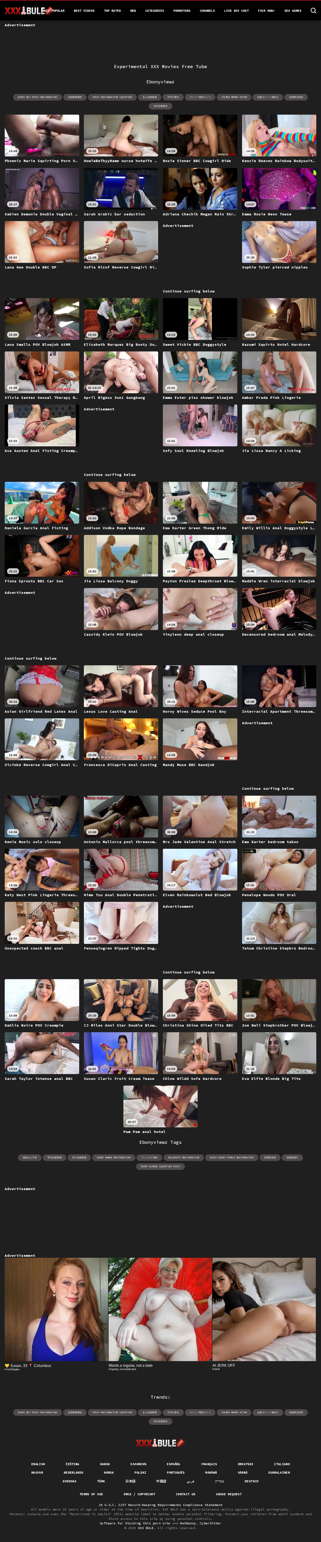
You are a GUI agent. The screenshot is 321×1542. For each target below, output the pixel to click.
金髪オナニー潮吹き (267, 97)
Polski (140, 1472)
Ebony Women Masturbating (114, 1157)
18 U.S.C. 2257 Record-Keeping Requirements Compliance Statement (160, 1505)
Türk (101, 1481)
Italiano (282, 1464)
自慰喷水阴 (270, 1157)
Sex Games (292, 10)
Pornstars (181, 10)
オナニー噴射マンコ (200, 97)
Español (173, 1464)
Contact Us (186, 1494)
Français (209, 1464)
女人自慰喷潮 (150, 97)
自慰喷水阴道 (296, 97)
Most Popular (53, 10)
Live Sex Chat (236, 10)
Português (175, 1472)
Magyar (37, 1472)
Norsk (109, 1472)
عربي (191, 1481)
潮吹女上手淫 (30, 1157)
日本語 (130, 1481)
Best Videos (84, 10)
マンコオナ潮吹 (149, 1157)
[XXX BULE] (29, 10)
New (133, 10)
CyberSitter (210, 1523)
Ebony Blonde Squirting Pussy (160, 1166)
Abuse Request (229, 1494)
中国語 (161, 1481)
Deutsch (251, 1481)
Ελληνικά (138, 1464)
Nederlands (73, 1472)
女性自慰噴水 (160, 106)
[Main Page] (160, 1443)
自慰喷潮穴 (292, 1157)
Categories (154, 10)
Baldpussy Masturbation (183, 1157)
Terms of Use (91, 1494)
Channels (207, 10)
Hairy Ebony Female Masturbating (232, 1157)
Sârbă (243, 1472)
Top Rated (112, 10)
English (38, 1464)
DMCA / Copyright (139, 1494)
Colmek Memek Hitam (234, 97)
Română (211, 1472)
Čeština (72, 1464)
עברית (219, 1481)
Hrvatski (246, 1464)
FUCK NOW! (266, 10)
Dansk (105, 1464)
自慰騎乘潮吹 (75, 97)
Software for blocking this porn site (135, 1523)
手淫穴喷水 (173, 97)
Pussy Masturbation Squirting (112, 97)
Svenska (69, 1481)
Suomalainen (279, 1472)
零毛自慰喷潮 (54, 1157)
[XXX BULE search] (313, 10)
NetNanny (188, 1523)
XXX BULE (146, 1528)
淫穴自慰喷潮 (79, 1157)
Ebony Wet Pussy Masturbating (37, 97)
